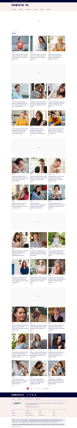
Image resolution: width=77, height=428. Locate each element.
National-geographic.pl (29, 415)
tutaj (20, 426)
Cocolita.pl (13, 415)
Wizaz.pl (53, 413)
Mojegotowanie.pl (28, 413)
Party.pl (40, 411)
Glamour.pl (13, 413)
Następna (47, 388)
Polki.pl (40, 413)
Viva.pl (53, 411)
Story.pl (53, 415)
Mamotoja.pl (27, 411)
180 (38, 388)
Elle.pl (13, 411)
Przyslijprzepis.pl (41, 415)
